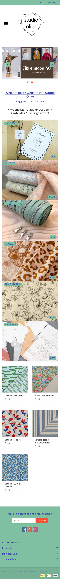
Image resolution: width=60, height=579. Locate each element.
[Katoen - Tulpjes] (15, 423)
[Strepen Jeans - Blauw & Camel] (45, 423)
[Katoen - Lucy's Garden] (15, 467)
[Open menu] (5, 23)
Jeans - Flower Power (45, 395)
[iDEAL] (42, 575)
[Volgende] (52, 64)
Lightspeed (43, 571)
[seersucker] (30, 62)
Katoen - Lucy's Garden (12, 485)
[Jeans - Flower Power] (45, 379)
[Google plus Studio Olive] (30, 529)
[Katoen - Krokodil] (15, 379)
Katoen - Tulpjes (13, 439)
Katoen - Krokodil (13, 395)
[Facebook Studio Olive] (24, 529)
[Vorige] (8, 64)
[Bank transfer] (55, 575)
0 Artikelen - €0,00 (50, 2)
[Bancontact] (48, 575)
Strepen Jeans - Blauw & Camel (42, 441)
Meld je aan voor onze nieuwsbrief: (30, 513)
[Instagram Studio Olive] (35, 529)
